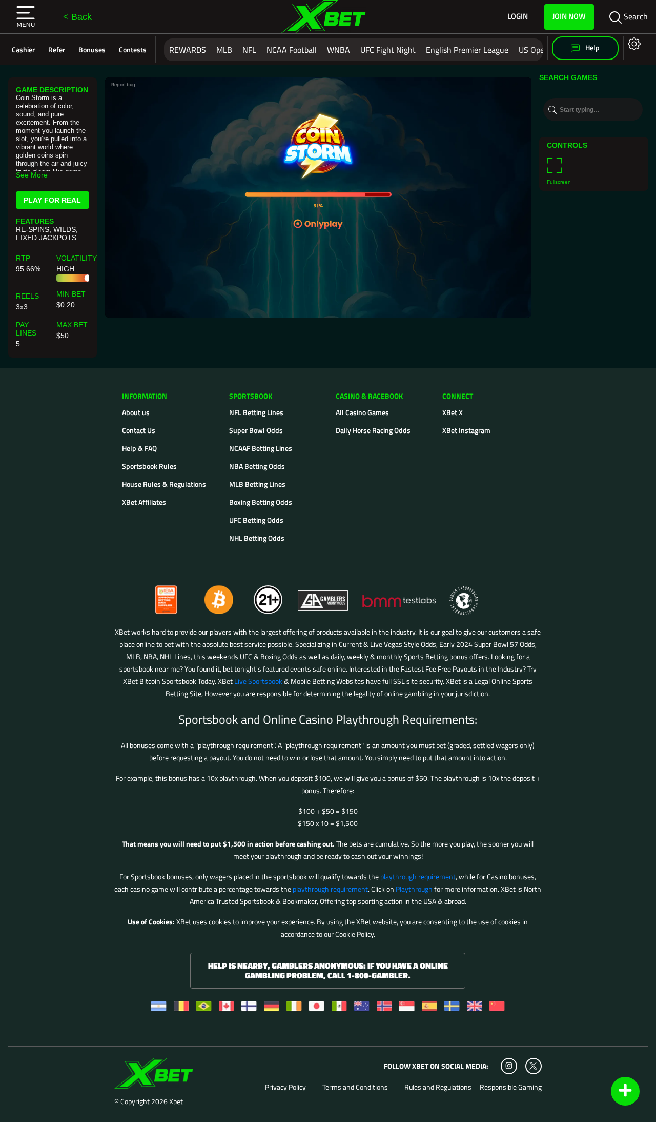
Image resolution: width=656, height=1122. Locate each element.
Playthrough (414, 888)
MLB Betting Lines (257, 484)
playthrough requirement (418, 876)
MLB (224, 50)
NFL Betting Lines (256, 412)
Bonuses (92, 49)
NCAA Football (291, 50)
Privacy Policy (285, 1087)
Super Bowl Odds (256, 430)
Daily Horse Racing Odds (373, 430)
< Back (77, 17)
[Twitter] (533, 1065)
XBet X (452, 412)
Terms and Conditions (355, 1087)
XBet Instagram (466, 430)
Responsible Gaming (511, 1087)
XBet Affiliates (144, 502)
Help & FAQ (139, 448)
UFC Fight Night (388, 50)
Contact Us (138, 430)
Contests (133, 49)
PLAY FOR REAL (52, 200)
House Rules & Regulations (164, 484)
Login (517, 16)
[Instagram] (508, 1066)
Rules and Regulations (437, 1087)
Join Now (569, 16)
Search (635, 16)
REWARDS (187, 50)
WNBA (338, 50)
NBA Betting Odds (257, 466)
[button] (26, 17)
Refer (56, 49)
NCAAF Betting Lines (260, 448)
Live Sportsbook (258, 681)
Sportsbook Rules (149, 466)
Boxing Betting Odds (260, 502)
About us (136, 412)
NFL (249, 50)
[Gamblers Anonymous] (323, 595)
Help (592, 47)
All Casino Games (362, 412)
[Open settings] (632, 43)
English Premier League (467, 50)
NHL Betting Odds (256, 538)
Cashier (23, 49)
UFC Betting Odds (256, 520)
